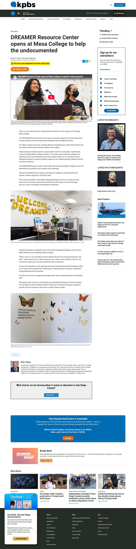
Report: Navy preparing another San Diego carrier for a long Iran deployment (111, 225)
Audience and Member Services (81, 518)
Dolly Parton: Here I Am (106, 191)
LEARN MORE (20, 538)
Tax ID (99, 531)
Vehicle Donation (103, 534)
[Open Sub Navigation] (26, 19)
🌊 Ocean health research (109, 38)
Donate (68, 438)
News (23, 19)
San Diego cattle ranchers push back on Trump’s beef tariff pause (111, 234)
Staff (48, 541)
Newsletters (50, 521)
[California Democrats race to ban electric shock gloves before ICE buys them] (111, 481)
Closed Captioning (77, 521)
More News (16, 471)
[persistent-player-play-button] (13, 13)
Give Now (120, 5)
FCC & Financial (51, 528)
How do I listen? (76, 531)
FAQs (73, 528)
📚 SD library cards (106, 42)
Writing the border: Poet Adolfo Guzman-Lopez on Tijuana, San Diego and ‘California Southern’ (109, 158)
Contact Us (75, 524)
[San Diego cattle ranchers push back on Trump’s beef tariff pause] (53, 481)
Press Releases (51, 534)
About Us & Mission (52, 518)
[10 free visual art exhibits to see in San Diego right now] (24, 481)
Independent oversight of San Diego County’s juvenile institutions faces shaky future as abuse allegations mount (82, 497)
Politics (42, 491)
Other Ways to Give (103, 528)
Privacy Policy (50, 538)
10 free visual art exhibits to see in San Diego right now (110, 253)
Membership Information (105, 524)
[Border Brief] (25, 456)
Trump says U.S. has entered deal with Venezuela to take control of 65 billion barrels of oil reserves (111, 262)
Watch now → (46, 460)
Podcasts (78, 19)
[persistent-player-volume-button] (18, 13)
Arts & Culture (53, 19)
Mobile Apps (50, 531)
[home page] (23, 4)
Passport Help (76, 534)
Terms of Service (51, 544)
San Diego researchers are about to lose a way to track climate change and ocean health (111, 243)
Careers (49, 524)
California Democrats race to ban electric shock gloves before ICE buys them (111, 496)
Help (111, 19)
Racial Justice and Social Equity (77, 491)
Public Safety (101, 491)
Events (103, 19)
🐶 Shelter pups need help (109, 34)
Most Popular (104, 199)
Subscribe (111, 111)
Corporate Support (103, 518)
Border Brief (46, 450)
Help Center (75, 538)
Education (14, 31)
